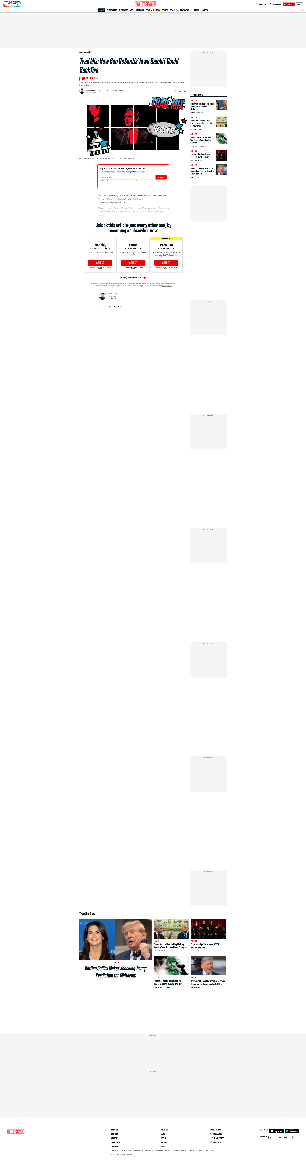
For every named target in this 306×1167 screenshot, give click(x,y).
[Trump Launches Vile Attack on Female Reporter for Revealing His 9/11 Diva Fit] (221, 174)
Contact (120, 1151)
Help (142, 1151)
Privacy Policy (135, 181)
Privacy (148, 1151)
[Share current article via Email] (180, 91)
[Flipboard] (294, 1138)
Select (100, 262)
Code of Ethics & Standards (162, 1151)
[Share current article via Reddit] (185, 91)
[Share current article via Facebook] (170, 91)
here (128, 307)
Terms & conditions (188, 1151)
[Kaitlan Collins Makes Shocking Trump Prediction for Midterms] (221, 110)
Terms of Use (125, 181)
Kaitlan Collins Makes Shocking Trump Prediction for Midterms (116, 971)
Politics (156, 10)
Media (132, 10)
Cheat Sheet (112, 10)
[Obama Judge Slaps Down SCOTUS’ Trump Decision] (221, 160)
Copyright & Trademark (205, 1151)
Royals (149, 10)
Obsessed (140, 10)
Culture (164, 1142)
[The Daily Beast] (145, 4)
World (163, 1138)
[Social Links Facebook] (270, 1138)
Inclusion (176, 1151)
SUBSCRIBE (288, 4)
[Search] (303, 10)
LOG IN (299, 4)
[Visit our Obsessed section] (19, 4)
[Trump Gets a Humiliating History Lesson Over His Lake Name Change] (221, 127)
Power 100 (174, 10)
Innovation (184, 10)
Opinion (165, 10)
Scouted (204, 10)
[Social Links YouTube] (285, 1138)
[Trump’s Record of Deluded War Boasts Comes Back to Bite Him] (221, 143)
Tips (125, 1151)
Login (144, 278)
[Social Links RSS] (289, 1138)
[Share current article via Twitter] (175, 91)
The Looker (123, 10)
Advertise (136, 1151)
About (113, 1151)
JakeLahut (113, 298)
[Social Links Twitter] (275, 1138)
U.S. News (195, 10)
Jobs (130, 1151)
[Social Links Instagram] (280, 1138)
